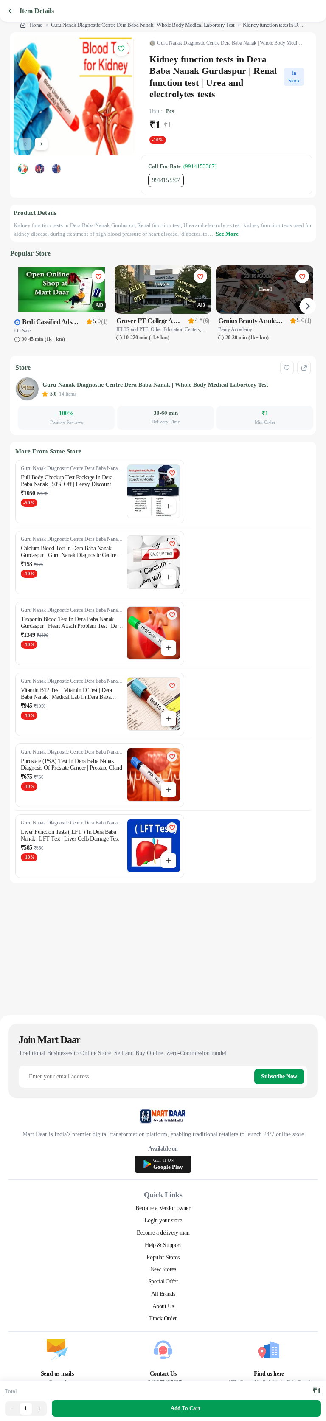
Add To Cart (185, 1408)
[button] (12, 1409)
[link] (31, 25)
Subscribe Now (279, 1076)
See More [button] (227, 234)
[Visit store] (304, 367)
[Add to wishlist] (287, 367)
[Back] (10, 11)
